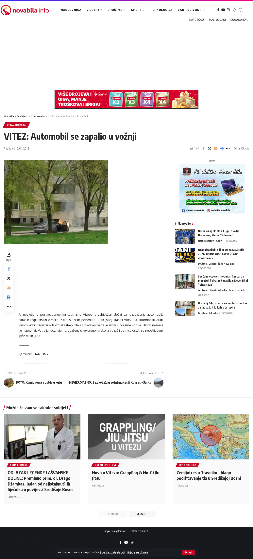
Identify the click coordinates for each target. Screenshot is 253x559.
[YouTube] (223, 9)
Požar (38, 354)
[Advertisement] (125, 56)
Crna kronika (16, 124)
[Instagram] (228, 9)
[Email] (215, 148)
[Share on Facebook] (203, 148)
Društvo (202, 263)
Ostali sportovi (206, 240)
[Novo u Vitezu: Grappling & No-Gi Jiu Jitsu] (126, 436)
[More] (228, 148)
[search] (241, 10)
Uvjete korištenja (137, 552)
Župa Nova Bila (226, 263)
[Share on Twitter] (209, 148)
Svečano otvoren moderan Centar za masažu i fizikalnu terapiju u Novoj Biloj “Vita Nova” (223, 280)
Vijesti (212, 263)
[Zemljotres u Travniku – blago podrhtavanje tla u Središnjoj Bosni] (211, 436)
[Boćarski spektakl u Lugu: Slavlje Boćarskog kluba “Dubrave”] (185, 236)
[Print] (222, 148)
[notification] (235, 10)
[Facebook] (218, 9)
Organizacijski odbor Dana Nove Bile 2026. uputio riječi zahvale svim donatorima (221, 254)
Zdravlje (222, 290)
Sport (219, 240)
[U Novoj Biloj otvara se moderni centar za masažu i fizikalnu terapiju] (185, 308)
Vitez (46, 354)
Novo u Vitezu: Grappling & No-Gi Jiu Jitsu (125, 475)
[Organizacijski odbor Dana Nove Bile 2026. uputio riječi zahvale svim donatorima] (185, 255)
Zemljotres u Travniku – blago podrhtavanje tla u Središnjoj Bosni (209, 475)
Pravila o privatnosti (112, 552)
